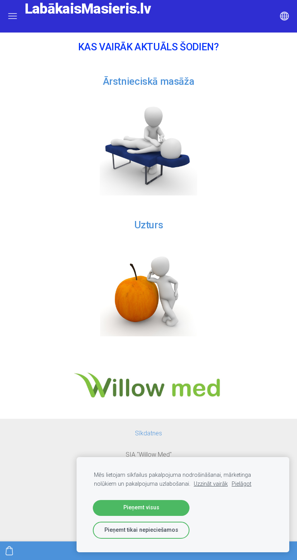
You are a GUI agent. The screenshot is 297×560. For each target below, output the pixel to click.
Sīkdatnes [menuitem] (148, 433)
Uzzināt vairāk (211, 484)
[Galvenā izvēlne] (12, 16)
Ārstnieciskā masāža (149, 81)
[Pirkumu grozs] (9, 550)
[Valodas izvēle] (284, 16)
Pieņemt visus (141, 507)
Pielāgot (241, 484)
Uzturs (148, 225)
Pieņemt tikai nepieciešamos (141, 530)
